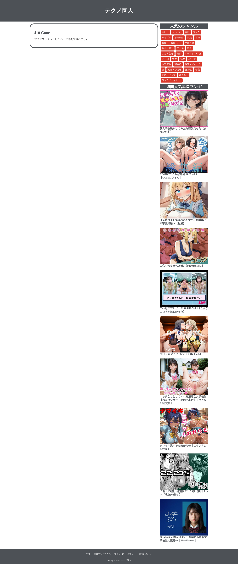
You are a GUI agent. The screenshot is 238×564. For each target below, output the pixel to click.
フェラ (196, 32)
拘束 (179, 53)
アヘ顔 (165, 59)
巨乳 (187, 32)
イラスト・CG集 (193, 53)
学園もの (189, 43)
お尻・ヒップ (169, 75)
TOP (88, 554)
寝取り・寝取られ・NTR (174, 43)
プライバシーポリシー (124, 554)
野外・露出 (167, 48)
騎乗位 (178, 64)
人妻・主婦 (167, 53)
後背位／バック (193, 64)
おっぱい (176, 32)
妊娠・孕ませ (174, 69)
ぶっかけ (179, 37)
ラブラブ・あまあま (172, 80)
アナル (180, 48)
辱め (197, 37)
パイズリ (166, 37)
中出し (165, 32)
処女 (189, 48)
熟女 (182, 59)
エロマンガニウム (102, 554)
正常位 (188, 69)
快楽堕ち (166, 64)
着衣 (197, 69)
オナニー (183, 75)
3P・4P (192, 59)
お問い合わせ (145, 554)
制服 (189, 37)
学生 (174, 59)
